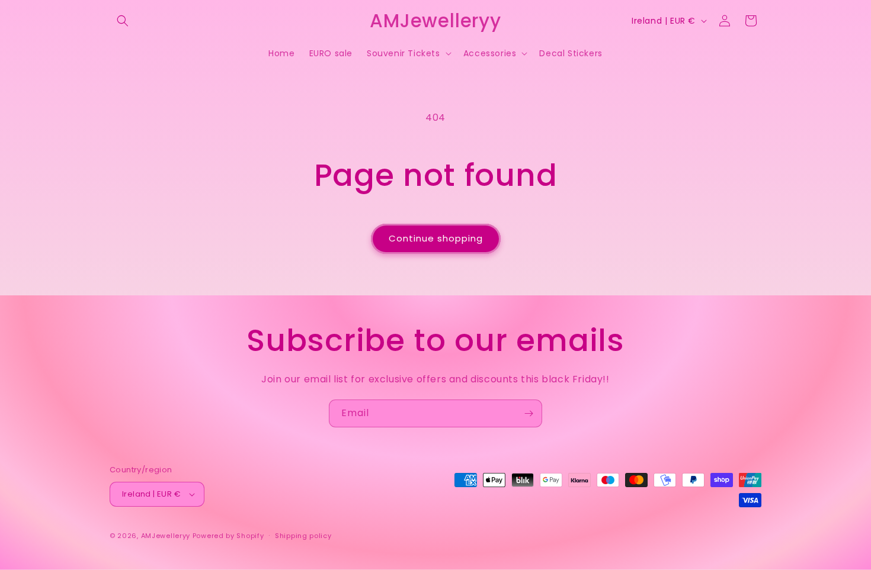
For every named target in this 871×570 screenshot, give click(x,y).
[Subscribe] (528, 413)
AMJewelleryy (165, 535)
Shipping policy (303, 535)
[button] (123, 21)
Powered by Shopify (228, 535)
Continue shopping (436, 238)
